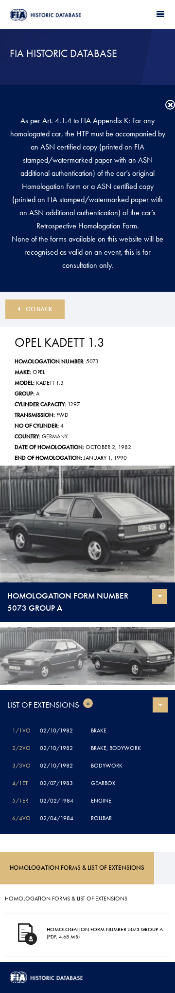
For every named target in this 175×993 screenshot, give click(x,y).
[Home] (49, 15)
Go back (39, 309)
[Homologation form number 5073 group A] (87, 524)
